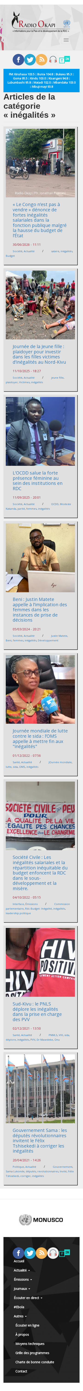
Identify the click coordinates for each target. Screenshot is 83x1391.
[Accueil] (41, 21)
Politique (18, 1166)
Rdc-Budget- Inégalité (38, 908)
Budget (10, 255)
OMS (22, 766)
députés (31, 1171)
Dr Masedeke (45, 1039)
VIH (61, 1035)
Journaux (21, 1288)
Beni (9, 640)
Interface (18, 904)
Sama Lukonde (15, 1171)
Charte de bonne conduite (34, 1362)
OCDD (55, 504)
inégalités (66, 251)
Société (17, 251)
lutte (9, 766)
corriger (25, 1176)
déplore (11, 1039)
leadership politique (18, 913)
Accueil (19, 1261)
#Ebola (19, 1307)
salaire (55, 251)
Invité (63, 1171)
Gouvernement (62, 1166)
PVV (32, 1039)
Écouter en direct (27, 1298)
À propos (22, 1334)
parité (21, 508)
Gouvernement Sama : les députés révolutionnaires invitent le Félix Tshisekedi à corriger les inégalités (40, 1140)
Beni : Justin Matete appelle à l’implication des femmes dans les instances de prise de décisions (40, 609)
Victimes (24, 382)
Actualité (29, 251)
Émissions (31, 904)
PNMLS (53, 1035)
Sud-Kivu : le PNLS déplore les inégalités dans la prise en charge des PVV (37, 1011)
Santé (16, 762)
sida (15, 766)
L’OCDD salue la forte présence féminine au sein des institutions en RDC (37, 481)
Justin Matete (59, 635)
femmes (31, 508)
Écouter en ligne (27, 1325)
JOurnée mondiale (60, 762)
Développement (48, 640)
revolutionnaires (47, 1171)
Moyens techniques (29, 1343)
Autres (19, 1316)
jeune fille (57, 377)
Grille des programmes (32, 1353)
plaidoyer (12, 382)
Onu (57, 1039)
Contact (21, 1371)
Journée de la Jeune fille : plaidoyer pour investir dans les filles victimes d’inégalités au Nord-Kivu (39, 354)
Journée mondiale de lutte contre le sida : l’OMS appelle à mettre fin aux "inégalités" (40, 738)
